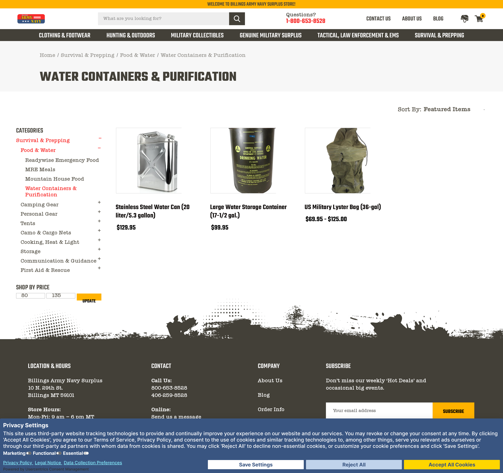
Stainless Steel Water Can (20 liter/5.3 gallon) (153, 211)
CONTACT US (378, 18)
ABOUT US (412, 18)
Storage (30, 251)
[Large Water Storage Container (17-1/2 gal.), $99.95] (252, 160)
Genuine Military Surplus (271, 36)
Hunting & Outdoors (130, 36)
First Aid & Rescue (45, 270)
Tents (28, 223)
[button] (100, 138)
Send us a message (176, 417)
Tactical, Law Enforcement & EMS (358, 36)
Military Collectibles (197, 36)
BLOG (438, 18)
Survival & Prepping (439, 36)
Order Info (271, 409)
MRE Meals (40, 170)
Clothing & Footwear (64, 36)
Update (89, 299)
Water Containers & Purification (51, 192)
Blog (264, 395)
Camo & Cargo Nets (46, 233)
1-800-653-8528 (305, 21)
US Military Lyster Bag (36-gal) (343, 207)
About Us (270, 381)
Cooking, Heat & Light (50, 242)
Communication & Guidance (58, 261)
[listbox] (455, 109)
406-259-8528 (169, 395)
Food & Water (38, 150)
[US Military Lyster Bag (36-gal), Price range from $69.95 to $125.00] (346, 160)
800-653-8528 (169, 388)
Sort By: (409, 109)
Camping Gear (39, 205)
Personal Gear (39, 214)
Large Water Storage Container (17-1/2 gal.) (248, 211)
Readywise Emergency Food (62, 160)
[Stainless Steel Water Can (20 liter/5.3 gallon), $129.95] (157, 160)
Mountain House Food (54, 179)
